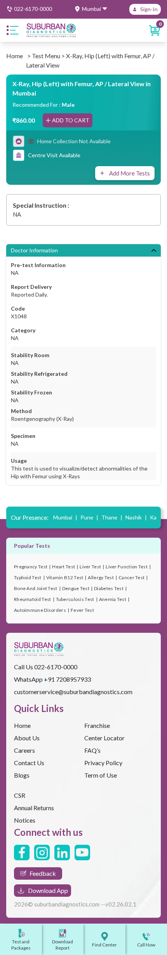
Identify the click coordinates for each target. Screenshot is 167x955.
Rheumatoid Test (32, 599)
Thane (111, 517)
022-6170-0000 (55, 666)
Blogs (22, 775)
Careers (24, 750)
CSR (19, 795)
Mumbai (65, 517)
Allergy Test (101, 577)
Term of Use (100, 775)
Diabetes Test (109, 588)
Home (14, 55)
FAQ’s (92, 750)
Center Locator (104, 737)
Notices (24, 820)
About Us (27, 737)
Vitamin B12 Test (65, 577)
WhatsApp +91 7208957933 (52, 679)
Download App (48, 890)
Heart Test (63, 567)
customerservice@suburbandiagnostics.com (73, 691)
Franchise (97, 725)
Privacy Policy (103, 762)
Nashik (136, 517)
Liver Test (90, 567)
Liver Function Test (127, 567)
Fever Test (82, 610)
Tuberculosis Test (75, 599)
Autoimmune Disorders (40, 610)
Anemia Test (112, 599)
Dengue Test (75, 588)
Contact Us (29, 762)
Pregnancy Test (30, 567)
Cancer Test (131, 577)
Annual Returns (34, 807)
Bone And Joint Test (35, 588)
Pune (89, 517)
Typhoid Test (28, 577)
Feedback (43, 873)
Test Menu (46, 55)
